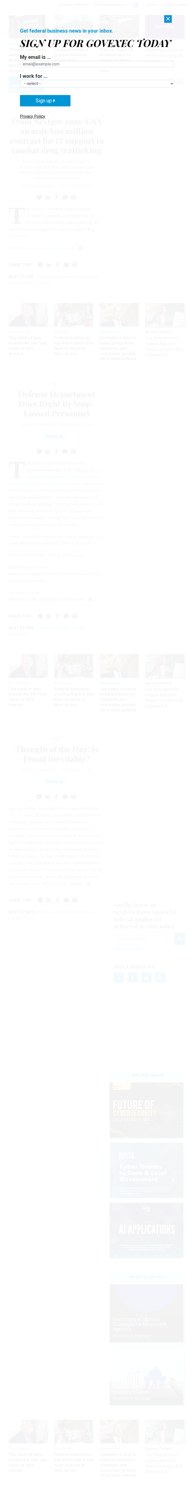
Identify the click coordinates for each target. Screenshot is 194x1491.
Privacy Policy (32, 116)
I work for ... (33, 76)
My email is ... (35, 57)
